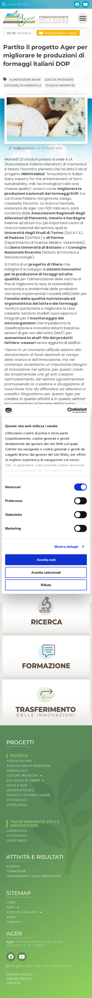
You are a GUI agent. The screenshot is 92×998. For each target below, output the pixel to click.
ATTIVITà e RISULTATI (22, 912)
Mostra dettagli (66, 546)
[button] (82, 18)
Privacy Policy (19, 974)
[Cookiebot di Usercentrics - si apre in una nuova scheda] (67, 410)
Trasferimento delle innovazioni (34, 876)
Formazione (16, 871)
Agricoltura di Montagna (29, 766)
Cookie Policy (19, 978)
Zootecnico (17, 805)
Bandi (11, 917)
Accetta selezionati (46, 572)
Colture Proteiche (22, 775)
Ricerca (13, 866)
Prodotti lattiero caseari (28, 795)
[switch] (80, 500)
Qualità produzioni (59, 79)
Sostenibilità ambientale (22, 85)
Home (11, 902)
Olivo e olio (17, 785)
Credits (13, 983)
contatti (14, 922)
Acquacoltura (19, 761)
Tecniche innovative (60, 85)
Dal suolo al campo (23, 780)
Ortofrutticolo (20, 790)
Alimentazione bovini (25, 79)
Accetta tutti (46, 560)
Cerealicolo (17, 770)
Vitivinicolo (17, 800)
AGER (11, 907)
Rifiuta (46, 585)
